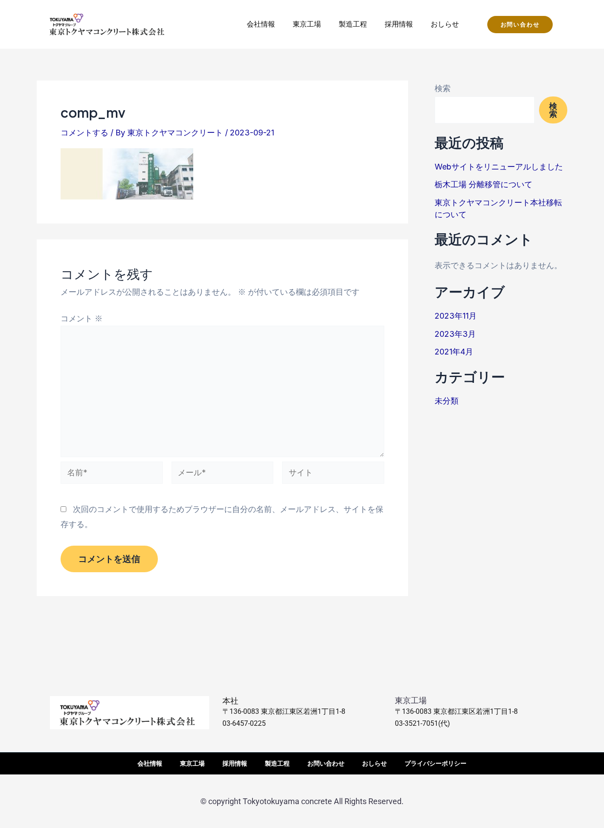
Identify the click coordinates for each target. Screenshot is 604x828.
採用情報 (399, 23)
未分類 (447, 400)
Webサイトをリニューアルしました (499, 166)
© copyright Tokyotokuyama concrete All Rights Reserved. (302, 801)
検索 (443, 88)
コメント (82, 318)
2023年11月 (456, 315)
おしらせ (445, 23)
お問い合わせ (325, 763)
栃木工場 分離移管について (483, 184)
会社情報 (261, 23)
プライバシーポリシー (435, 763)
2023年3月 (455, 334)
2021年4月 (454, 351)
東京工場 (307, 23)
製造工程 (353, 23)
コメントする (84, 132)
